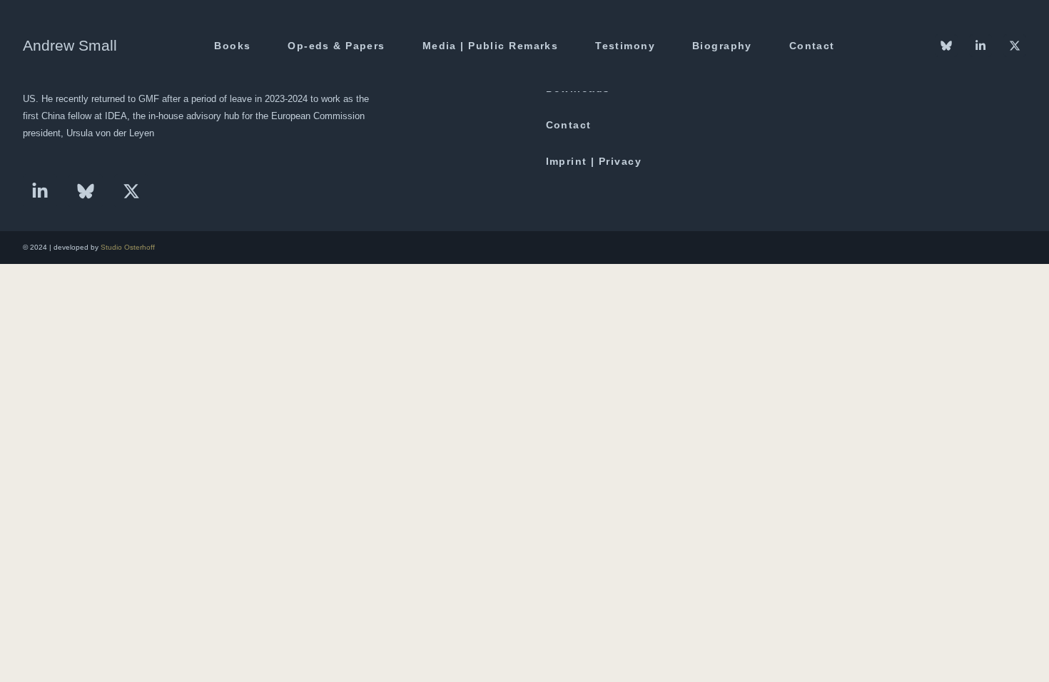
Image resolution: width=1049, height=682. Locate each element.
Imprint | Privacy (594, 161)
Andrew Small (70, 45)
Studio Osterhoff (128, 247)
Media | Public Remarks (490, 45)
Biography (722, 45)
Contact (812, 45)
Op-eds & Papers (336, 45)
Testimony (625, 45)
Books (232, 45)
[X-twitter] (131, 191)
